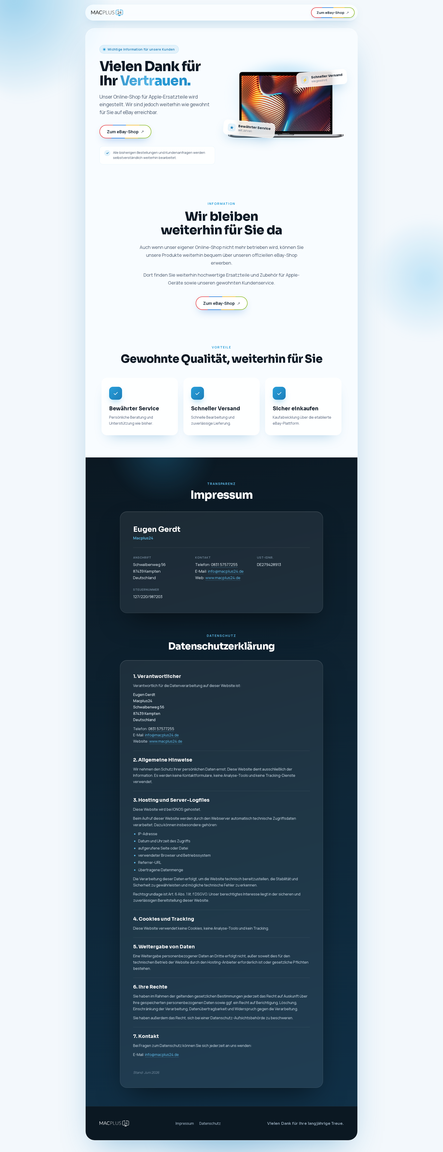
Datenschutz (210, 1123)
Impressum (184, 1123)
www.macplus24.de (222, 577)
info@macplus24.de (226, 571)
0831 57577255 (224, 564)
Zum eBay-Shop (333, 12)
